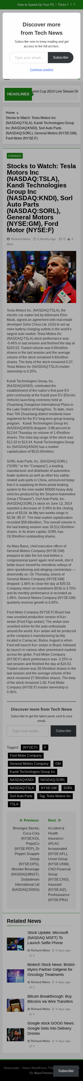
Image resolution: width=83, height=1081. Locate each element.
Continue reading (41, 69)
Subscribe (60, 57)
